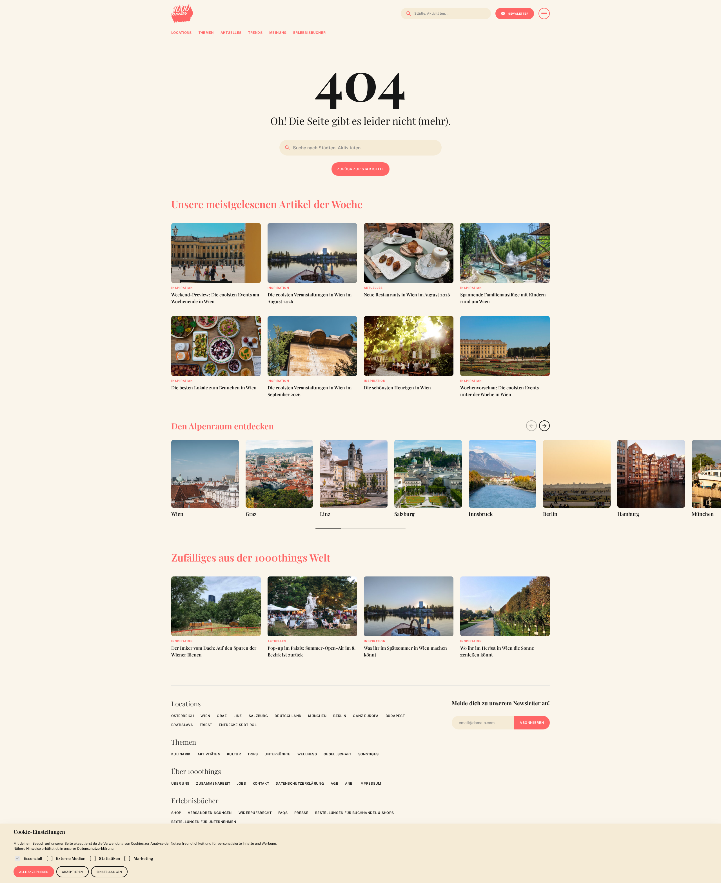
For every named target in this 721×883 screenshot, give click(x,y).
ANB (349, 784)
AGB (334, 784)
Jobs (241, 784)
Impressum (370, 784)
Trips (253, 754)
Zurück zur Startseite (360, 169)
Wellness (307, 754)
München (317, 716)
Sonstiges (368, 754)
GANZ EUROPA (366, 716)
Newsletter (518, 13)
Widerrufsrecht (255, 813)
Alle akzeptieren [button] (33, 871)
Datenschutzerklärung (300, 784)
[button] (544, 425)
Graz (222, 716)
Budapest (395, 716)
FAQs (283, 813)
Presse (301, 813)
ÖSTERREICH (182, 716)
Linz (237, 716)
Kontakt (261, 784)
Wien (205, 716)
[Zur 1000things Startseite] (182, 14)
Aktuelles (373, 287)
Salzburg (258, 716)
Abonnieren (532, 723)
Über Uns (180, 784)
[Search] (407, 13)
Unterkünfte (277, 754)
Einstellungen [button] (109, 871)
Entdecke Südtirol (238, 725)
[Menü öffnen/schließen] (544, 13)
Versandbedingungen (210, 813)
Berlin (339, 716)
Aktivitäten (208, 754)
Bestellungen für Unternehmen (203, 822)
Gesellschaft (337, 754)
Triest (206, 725)
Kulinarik (181, 754)
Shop (176, 813)
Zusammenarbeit (213, 784)
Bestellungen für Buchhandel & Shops (354, 813)
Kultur (234, 754)
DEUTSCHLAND (288, 716)
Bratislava (182, 725)
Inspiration (182, 287)
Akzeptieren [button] (72, 871)
